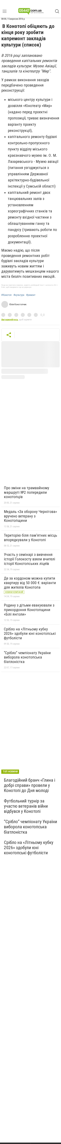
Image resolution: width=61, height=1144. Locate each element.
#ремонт (30, 295)
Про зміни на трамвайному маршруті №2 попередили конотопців (26, 492)
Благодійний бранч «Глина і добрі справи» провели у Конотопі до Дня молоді (29, 785)
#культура (19, 295)
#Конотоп (6, 295)
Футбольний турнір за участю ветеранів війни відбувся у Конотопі (26, 806)
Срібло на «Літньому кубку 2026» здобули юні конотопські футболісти (30, 633)
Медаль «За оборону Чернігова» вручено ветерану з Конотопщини (30, 516)
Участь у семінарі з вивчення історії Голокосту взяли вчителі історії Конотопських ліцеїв (29, 559)
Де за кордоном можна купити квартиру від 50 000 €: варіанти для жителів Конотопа (30, 582)
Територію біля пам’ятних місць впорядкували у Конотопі (30, 537)
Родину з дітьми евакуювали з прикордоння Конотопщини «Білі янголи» (29, 609)
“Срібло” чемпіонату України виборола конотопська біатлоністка (27, 657)
